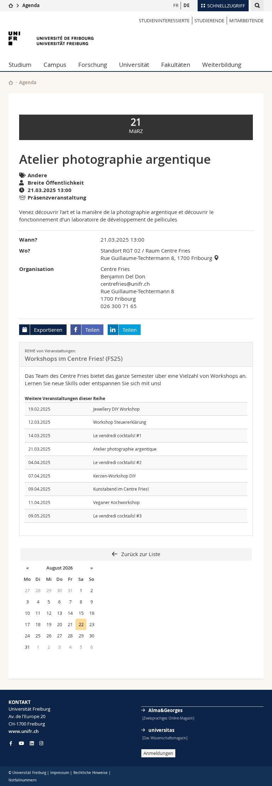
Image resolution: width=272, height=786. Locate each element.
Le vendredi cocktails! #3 (117, 516)
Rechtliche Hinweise (90, 772)
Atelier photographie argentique (125, 449)
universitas (161, 730)
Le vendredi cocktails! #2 (117, 462)
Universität (134, 64)
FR (175, 5)
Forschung (92, 64)
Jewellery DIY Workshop (116, 409)
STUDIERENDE (209, 20)
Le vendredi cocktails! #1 (117, 435)
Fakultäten (175, 64)
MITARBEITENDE (246, 20)
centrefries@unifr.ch (125, 283)
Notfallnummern (22, 780)
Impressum (59, 772)
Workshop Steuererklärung (119, 422)
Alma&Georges (165, 710)
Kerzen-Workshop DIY (114, 476)
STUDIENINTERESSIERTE (164, 20)
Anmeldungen (158, 753)
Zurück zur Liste (140, 553)
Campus (55, 64)
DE (186, 5)
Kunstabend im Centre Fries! (121, 489)
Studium (20, 64)
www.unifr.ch (23, 731)
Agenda (31, 5)
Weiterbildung (221, 64)
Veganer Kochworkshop (116, 502)
